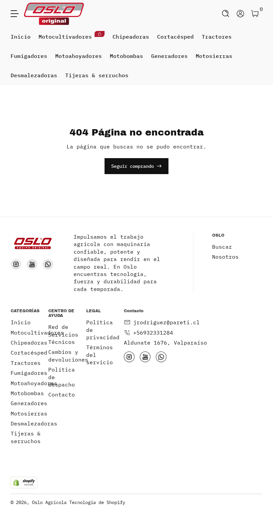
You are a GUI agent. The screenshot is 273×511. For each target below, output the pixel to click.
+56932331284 (153, 332)
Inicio (21, 36)
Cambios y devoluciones (68, 356)
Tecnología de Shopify (97, 502)
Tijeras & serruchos (97, 75)
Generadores (169, 56)
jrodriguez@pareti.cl (166, 322)
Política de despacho (61, 377)
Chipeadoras (131, 36)
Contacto (61, 394)
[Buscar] (225, 13)
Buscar (222, 246)
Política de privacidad (103, 330)
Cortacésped (175, 36)
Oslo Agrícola (49, 502)
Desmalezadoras (34, 75)
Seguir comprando (132, 166)
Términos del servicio (99, 355)
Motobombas (126, 56)
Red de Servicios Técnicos (63, 334)
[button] (225, 13)
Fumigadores (29, 56)
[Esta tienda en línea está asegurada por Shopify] (24, 482)
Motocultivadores (65, 36)
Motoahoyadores (78, 56)
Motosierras (214, 56)
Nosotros (225, 256)
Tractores (217, 36)
